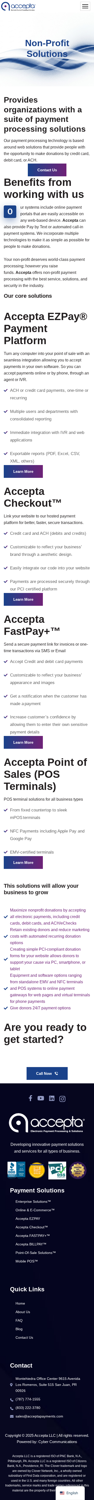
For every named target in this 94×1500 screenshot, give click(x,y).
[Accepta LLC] (18, 6)
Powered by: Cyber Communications (47, 1442)
